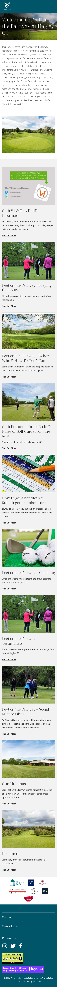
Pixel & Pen (36, 982)
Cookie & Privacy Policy (43, 978)
